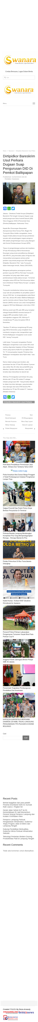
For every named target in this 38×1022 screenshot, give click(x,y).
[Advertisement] (19, 26)
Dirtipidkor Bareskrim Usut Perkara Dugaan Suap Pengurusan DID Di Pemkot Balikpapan (18, 402)
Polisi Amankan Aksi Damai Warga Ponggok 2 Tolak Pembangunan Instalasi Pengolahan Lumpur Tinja (19, 477)
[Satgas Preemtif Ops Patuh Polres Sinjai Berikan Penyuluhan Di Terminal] (19, 483)
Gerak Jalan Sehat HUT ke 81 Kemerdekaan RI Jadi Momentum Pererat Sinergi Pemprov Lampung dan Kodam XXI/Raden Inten (19, 813)
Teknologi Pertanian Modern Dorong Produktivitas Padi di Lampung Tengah (18, 838)
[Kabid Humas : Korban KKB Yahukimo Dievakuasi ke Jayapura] (19, 568)
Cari (4, 734)
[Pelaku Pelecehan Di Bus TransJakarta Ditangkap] (19, 542)
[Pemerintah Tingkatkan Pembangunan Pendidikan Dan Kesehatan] (19, 666)
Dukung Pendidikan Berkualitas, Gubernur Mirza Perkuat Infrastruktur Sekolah (18, 831)
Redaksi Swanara (12, 179)
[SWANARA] (19, 90)
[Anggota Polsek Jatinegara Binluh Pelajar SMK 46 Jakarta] (19, 641)
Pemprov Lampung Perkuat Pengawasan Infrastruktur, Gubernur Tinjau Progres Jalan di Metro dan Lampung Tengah (17, 823)
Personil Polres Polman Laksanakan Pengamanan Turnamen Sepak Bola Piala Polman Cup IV (18, 634)
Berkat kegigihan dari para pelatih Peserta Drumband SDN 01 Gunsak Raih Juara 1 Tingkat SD (17, 805)
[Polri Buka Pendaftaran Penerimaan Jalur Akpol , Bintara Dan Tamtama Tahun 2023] (19, 442)
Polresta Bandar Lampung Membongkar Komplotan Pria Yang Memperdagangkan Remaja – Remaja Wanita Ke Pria (18, 536)
